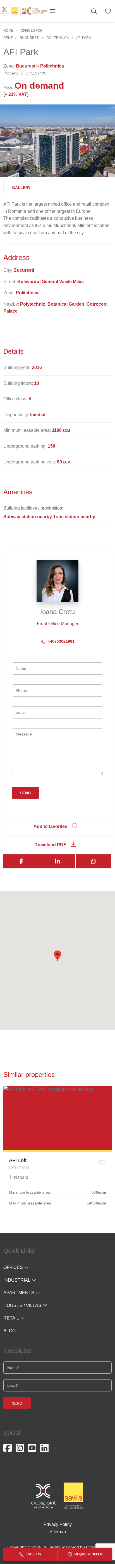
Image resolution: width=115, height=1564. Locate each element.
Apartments (18, 1292)
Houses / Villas (22, 1305)
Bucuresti (29, 38)
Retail (11, 1318)
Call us (33, 1554)
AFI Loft (18, 1160)
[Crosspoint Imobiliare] (23, 11)
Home (8, 31)
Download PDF (50, 844)
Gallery (21, 187)
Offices (13, 1267)
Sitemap (57, 1531)
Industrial (16, 1280)
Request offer (88, 1554)
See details (57, 1118)
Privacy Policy (58, 1524)
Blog (9, 1330)
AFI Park (83, 38)
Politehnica (58, 38)
